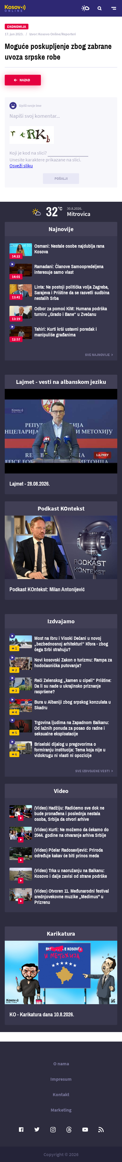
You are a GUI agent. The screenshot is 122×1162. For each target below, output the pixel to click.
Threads (69, 1130)
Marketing (61, 1110)
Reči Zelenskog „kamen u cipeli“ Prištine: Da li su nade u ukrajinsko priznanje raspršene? (61, 686)
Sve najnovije (97, 354)
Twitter (37, 1130)
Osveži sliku (21, 166)
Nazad (25, 80)
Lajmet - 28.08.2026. (61, 441)
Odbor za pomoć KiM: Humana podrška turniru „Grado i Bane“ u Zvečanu (61, 314)
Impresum (61, 1079)
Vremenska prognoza (85, 8)
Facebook (21, 1130)
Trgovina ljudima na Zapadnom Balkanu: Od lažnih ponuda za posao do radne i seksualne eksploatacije (61, 728)
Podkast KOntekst (61, 508)
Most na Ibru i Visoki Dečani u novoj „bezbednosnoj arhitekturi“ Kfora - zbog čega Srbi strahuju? (61, 643)
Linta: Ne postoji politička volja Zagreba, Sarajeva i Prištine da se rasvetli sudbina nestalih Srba (61, 292)
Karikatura (61, 933)
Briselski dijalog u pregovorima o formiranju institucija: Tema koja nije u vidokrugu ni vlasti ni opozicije (61, 749)
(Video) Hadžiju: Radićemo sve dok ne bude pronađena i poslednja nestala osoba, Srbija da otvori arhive (61, 813)
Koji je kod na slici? (28, 153)
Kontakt (61, 1094)
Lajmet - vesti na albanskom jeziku (61, 381)
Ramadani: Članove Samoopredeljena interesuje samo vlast (61, 271)
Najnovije (61, 229)
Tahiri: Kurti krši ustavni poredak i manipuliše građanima (61, 334)
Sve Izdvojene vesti (92, 771)
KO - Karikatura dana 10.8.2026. (61, 983)
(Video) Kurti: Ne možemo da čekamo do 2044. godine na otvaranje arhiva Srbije (61, 835)
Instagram (53, 1130)
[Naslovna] (15, 8)
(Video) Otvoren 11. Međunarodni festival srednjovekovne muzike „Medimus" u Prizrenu (61, 896)
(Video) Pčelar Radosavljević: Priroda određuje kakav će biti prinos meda (61, 855)
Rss (101, 1130)
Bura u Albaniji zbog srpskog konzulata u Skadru (61, 707)
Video (61, 790)
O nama (61, 1063)
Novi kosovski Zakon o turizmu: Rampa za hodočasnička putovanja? (61, 665)
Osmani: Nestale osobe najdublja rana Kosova (61, 251)
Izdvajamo (61, 621)
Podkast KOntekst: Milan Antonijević (61, 558)
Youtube (85, 1130)
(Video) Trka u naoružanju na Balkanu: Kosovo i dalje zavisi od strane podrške (61, 875)
